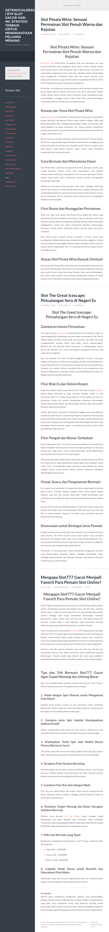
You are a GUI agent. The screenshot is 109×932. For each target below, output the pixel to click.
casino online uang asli (13, 169)
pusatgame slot (10, 124)
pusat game (9, 138)
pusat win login (47, 63)
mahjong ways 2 (10, 182)
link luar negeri (10, 164)
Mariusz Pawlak (61, 587)
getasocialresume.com (16, 73)
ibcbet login (9, 146)
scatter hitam (10, 102)
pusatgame (9, 116)
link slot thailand (72, 816)
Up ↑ (94, 927)
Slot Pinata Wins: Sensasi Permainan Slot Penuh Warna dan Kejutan (72, 24)
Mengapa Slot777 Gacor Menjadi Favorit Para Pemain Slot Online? (71, 580)
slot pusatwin (51, 117)
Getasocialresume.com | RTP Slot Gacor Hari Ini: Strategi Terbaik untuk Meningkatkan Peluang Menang (64, 925)
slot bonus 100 (10, 186)
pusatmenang (62, 333)
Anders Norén (96, 925)
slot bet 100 (9, 111)
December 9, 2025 (48, 305)
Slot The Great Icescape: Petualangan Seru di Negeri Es (68, 298)
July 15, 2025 (46, 587)
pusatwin (99, 390)
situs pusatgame (11, 155)
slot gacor (74, 630)
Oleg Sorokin (64, 34)
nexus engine (9, 120)
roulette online (10, 160)
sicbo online (9, 142)
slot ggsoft (9, 151)
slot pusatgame (10, 107)
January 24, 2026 (48, 34)
